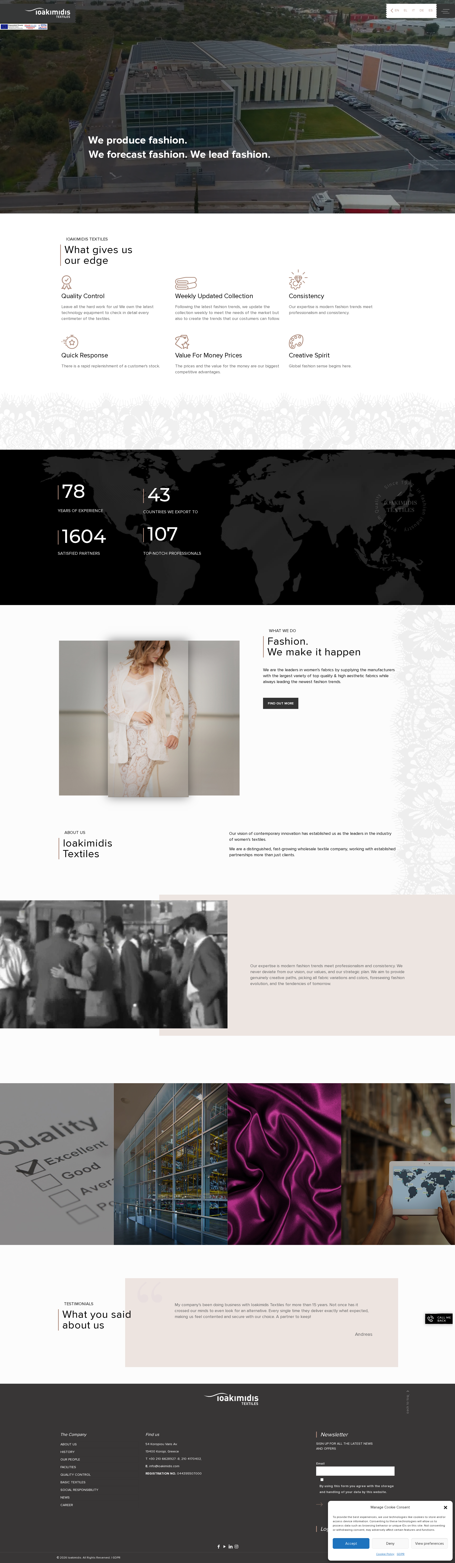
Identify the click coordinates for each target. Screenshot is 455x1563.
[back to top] (408, 1402)
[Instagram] (236, 1546)
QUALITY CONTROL (75, 1475)
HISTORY (67, 1452)
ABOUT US (68, 1444)
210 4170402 (191, 1459)
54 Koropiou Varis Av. (161, 1444)
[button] (445, 1507)
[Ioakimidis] (38, 13)
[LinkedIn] (230, 1546)
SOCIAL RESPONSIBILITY (79, 1490)
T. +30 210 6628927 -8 (163, 1459)
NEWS (65, 1497)
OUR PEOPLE (70, 1459)
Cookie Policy (385, 1554)
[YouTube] (225, 1546)
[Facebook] (219, 1546)
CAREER (66, 1505)
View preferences (429, 1543)
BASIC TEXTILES (73, 1482)
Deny (390, 1543)
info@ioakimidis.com (164, 1466)
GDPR (401, 1554)
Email (320, 1463)
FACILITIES (68, 1467)
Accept (351, 1543)
